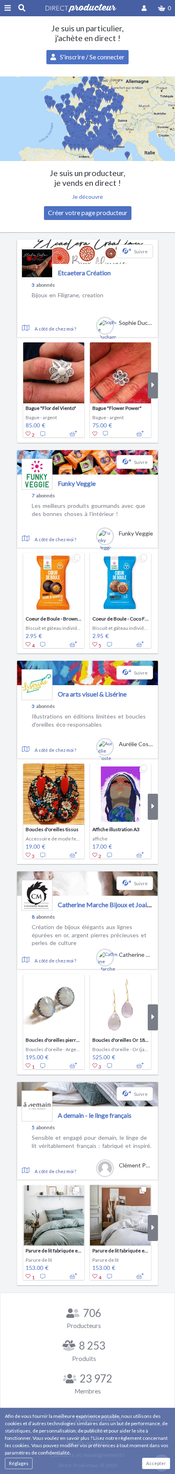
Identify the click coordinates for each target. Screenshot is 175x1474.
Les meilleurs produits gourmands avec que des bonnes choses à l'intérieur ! (88, 509)
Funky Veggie (77, 483)
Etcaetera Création (84, 273)
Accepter (156, 1463)
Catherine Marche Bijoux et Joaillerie (109, 904)
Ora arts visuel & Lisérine (92, 694)
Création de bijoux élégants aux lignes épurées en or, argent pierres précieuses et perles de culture (89, 934)
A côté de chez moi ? (55, 328)
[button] (164, 8)
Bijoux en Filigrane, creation (67, 295)
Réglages (18, 1463)
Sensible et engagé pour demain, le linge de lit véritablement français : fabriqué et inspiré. (91, 1141)
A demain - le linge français (94, 1115)
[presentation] (22, 385)
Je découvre (87, 196)
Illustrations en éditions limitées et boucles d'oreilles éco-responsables (89, 720)
